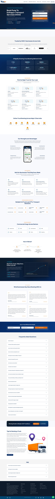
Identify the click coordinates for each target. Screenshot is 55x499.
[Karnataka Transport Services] (10, 48)
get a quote (36, 423)
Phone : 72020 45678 (42, 485)
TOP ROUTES (44, 1)
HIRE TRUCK (26, 1)
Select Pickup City (36, 13)
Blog (21, 488)
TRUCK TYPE (39, 1)
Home (8, 28)
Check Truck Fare (40, 18)
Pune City (10, 28)
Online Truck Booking (33, 485)
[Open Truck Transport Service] (31, 48)
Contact (48, 1)
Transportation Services (33, 488)
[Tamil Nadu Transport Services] (24, 48)
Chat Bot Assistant (23, 491)
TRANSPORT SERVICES (32, 1)
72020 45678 (43, 423)
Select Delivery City (37, 15)
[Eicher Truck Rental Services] (38, 48)
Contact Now (10, 454)
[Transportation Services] (17, 48)
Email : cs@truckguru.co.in (43, 488)
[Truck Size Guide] (44, 48)
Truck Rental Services (33, 491)
